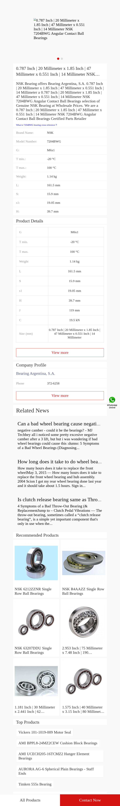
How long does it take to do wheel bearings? (64, 461)
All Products (30, 800)
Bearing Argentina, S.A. (35, 373)
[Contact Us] (112, 403)
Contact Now (90, 800)
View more (60, 352)
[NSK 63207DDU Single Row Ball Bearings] (36, 644)
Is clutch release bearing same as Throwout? (64, 499)
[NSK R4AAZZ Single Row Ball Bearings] (84, 585)
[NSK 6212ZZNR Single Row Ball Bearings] (36, 585)
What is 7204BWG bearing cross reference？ (36, 125)
